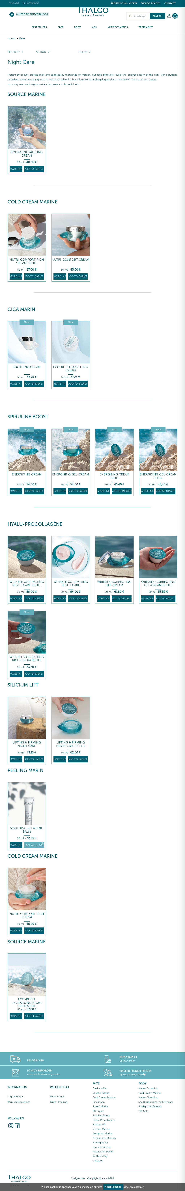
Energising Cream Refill (114, 476)
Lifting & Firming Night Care (27, 744)
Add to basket (34, 168)
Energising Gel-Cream (70, 474)
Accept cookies (113, 1186)
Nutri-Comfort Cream (70, 259)
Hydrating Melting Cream (27, 153)
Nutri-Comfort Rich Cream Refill (27, 261)
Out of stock (34, 844)
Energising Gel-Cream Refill (158, 476)
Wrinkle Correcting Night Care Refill (27, 583)
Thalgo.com (78, 1178)
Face (22, 38)
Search (157, 16)
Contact (170, 3)
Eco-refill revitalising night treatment (27, 1003)
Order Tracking (58, 1102)
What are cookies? (134, 1186)
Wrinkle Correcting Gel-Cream (114, 583)
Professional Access (124, 3)
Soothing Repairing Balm (26, 829)
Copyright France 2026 (100, 1178)
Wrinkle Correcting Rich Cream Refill (27, 658)
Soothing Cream (27, 367)
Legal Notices (15, 1096)
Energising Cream (27, 474)
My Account (57, 1096)
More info (16, 168)
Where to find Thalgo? (32, 14)
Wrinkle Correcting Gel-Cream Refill (158, 583)
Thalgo (14, 3)
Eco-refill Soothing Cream (70, 368)
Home (11, 38)
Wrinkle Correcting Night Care (70, 583)
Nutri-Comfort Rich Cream (27, 915)
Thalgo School (151, 3)
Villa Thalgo (31, 3)
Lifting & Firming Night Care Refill (70, 744)
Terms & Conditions (19, 1102)
